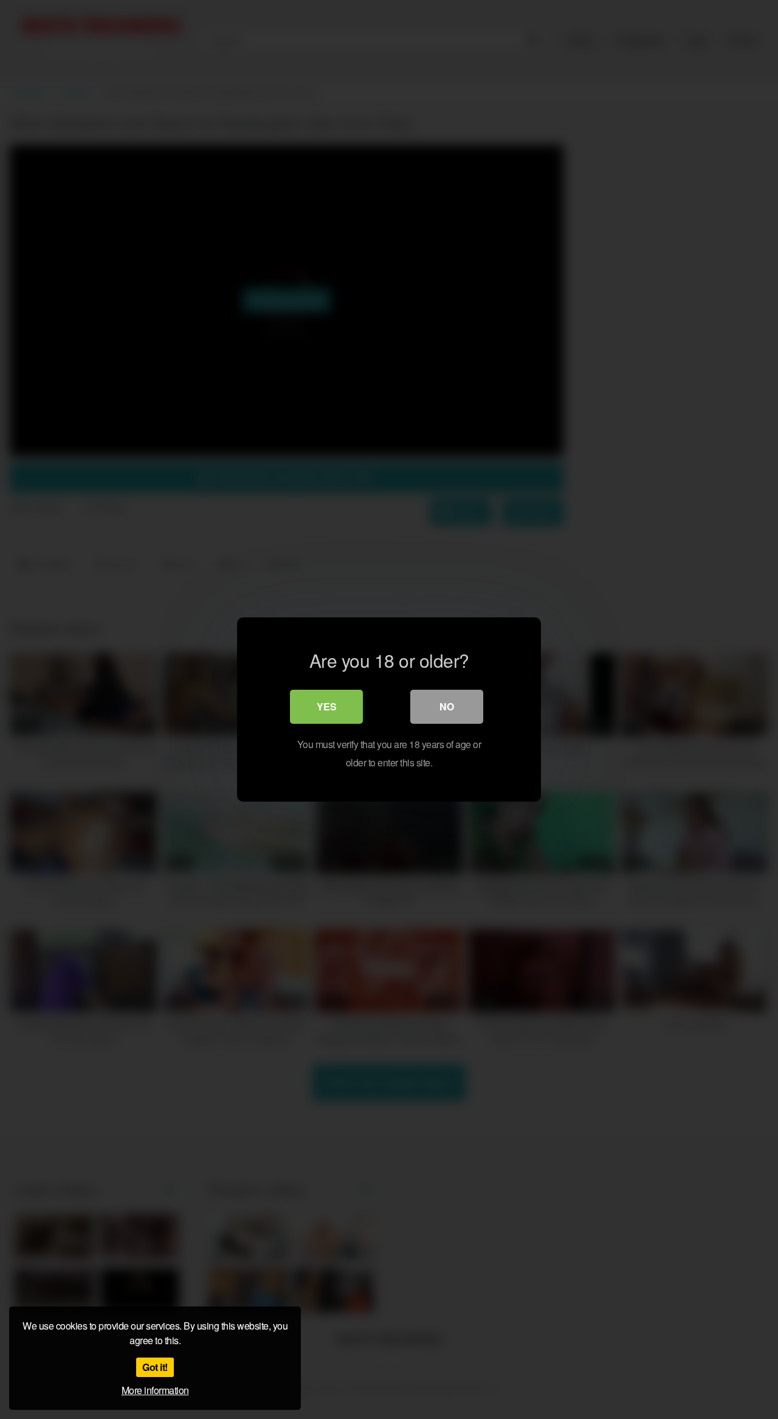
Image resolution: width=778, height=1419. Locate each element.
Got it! (155, 1367)
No (446, 706)
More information (155, 1390)
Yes (327, 706)
